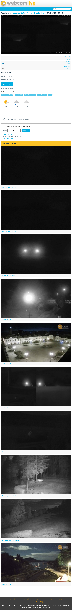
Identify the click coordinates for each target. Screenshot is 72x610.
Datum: (5, 130)
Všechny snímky (8, 134)
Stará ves (5, 408)
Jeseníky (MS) (19, 13)
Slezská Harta (6, 584)
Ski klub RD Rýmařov (8, 275)
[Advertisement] (36, 112)
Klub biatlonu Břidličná (36, 13)
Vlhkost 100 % (67, 63)
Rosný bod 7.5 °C (66, 67)
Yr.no (48, 607)
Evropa (50, 95)
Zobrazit (25, 130)
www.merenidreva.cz (34, 607)
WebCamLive (18, 3)
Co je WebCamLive (36, 599)
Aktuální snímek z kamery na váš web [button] (16, 119)
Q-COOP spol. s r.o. (54, 605)
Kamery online (23, 599)
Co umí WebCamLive (50, 599)
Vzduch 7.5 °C (67, 58)
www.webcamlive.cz (30, 605)
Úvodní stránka (12, 599)
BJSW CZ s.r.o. (65, 605)
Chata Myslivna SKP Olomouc (11, 496)
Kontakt (60, 599)
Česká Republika (42, 95)
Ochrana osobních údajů (36, 602)
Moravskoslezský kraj (30, 95)
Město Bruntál (6, 363)
